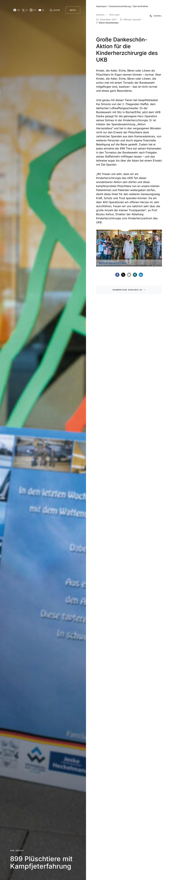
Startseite (100, 15)
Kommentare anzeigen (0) (127, 290)
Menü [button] (73, 10)
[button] (55, 10)
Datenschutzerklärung (120, 6)
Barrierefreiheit (140, 6)
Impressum (101, 6)
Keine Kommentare (109, 22)
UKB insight (17, 850)
